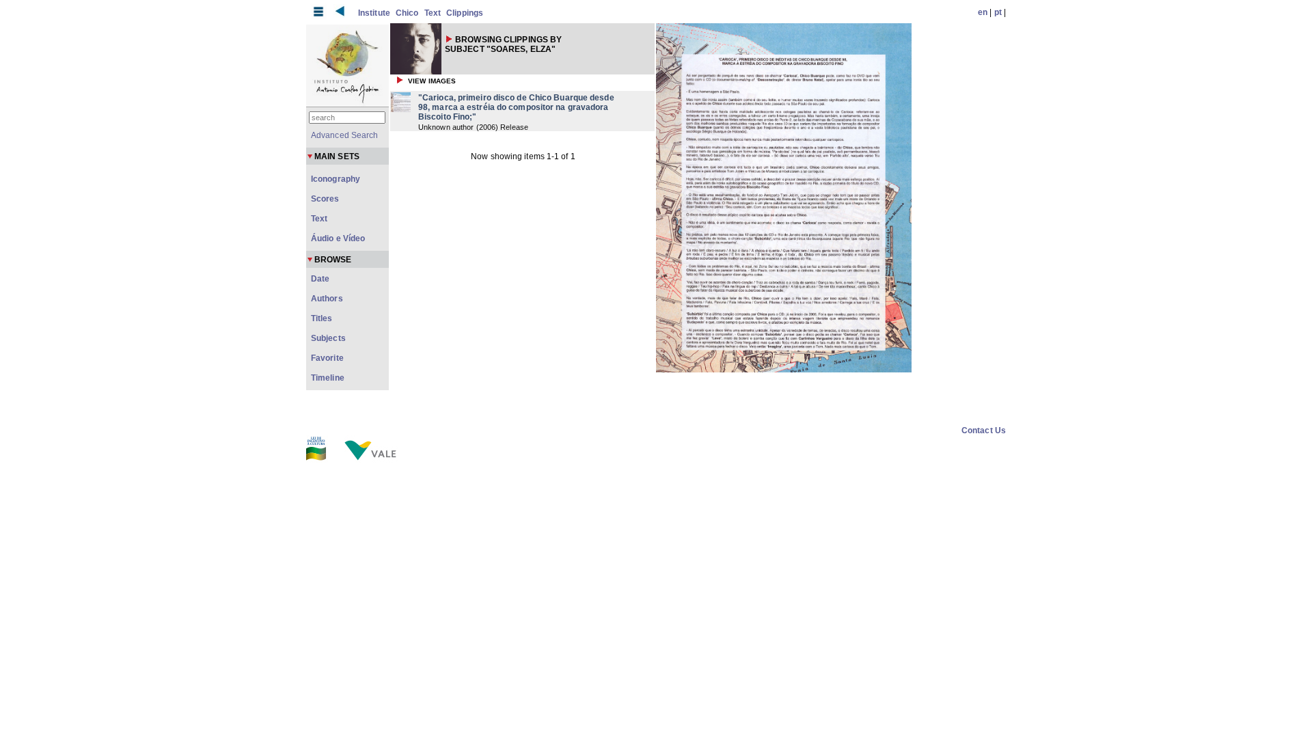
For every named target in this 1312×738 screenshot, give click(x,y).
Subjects (328, 338)
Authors (327, 298)
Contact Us (983, 430)
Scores (325, 199)
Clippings (464, 13)
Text (432, 13)
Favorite (327, 358)
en (982, 12)
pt (998, 12)
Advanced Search (345, 135)
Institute (374, 13)
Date (320, 279)
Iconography (335, 179)
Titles (322, 318)
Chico (407, 13)
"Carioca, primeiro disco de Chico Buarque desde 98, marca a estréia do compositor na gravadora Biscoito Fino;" (516, 107)
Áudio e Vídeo (338, 238)
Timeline (327, 378)
